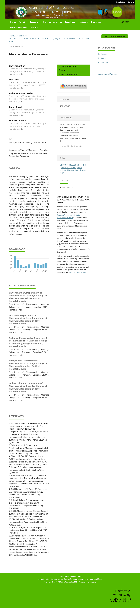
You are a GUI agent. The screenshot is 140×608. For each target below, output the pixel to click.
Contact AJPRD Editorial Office (70, 576)
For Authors (102, 58)
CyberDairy (92, 582)
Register (120, 2)
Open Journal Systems (107, 74)
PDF (63, 70)
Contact (34, 27)
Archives (57, 22)
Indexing (84, 22)
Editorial (34, 22)
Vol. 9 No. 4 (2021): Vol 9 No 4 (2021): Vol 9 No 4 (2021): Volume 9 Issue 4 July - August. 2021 (49, 39)
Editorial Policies (18, 27)
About (22, 22)
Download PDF (69, 74)
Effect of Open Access (77, 273)
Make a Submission (114, 36)
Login (131, 2)
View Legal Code (96, 579)
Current (47, 22)
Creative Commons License (73, 579)
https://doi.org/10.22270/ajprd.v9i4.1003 (27, 142)
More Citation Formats (72, 146)
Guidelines (70, 22)
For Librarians (103, 63)
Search (126, 22)
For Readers (102, 54)
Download (96, 22)
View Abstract (69, 66)
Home (13, 22)
